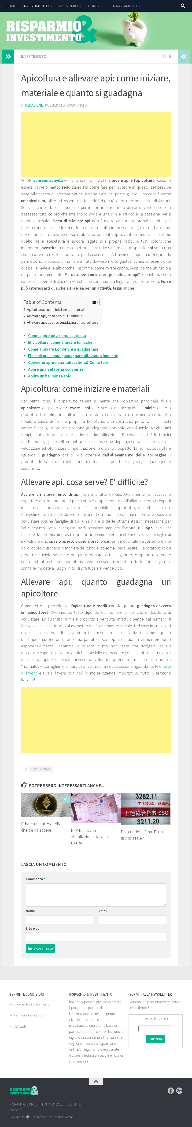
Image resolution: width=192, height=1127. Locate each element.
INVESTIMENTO (36, 5)
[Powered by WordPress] (28, 1117)
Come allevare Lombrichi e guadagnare (63, 349)
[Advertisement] (96, 144)
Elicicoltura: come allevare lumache (60, 342)
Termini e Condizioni (29, 1015)
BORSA (94, 5)
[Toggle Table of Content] (92, 302)
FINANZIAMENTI (123, 5)
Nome (30, 911)
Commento (35, 879)
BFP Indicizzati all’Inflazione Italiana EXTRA (89, 837)
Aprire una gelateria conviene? (56, 369)
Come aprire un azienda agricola (57, 335)
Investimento (33, 56)
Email (103, 911)
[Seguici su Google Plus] (179, 1091)
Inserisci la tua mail (155, 1018)
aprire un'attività (41, 769)
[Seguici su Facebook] (171, 1091)
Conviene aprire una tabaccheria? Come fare (68, 362)
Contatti (20, 1026)
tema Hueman (64, 1117)
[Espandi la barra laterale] (8, 57)
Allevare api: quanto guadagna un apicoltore (62, 322)
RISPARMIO (68, 5)
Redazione (34, 105)
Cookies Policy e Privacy (31, 1004)
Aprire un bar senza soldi (50, 376)
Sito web (32, 928)
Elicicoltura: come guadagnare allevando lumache (73, 355)
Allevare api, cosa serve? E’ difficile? (56, 315)
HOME (11, 5)
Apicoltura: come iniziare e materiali (56, 309)
